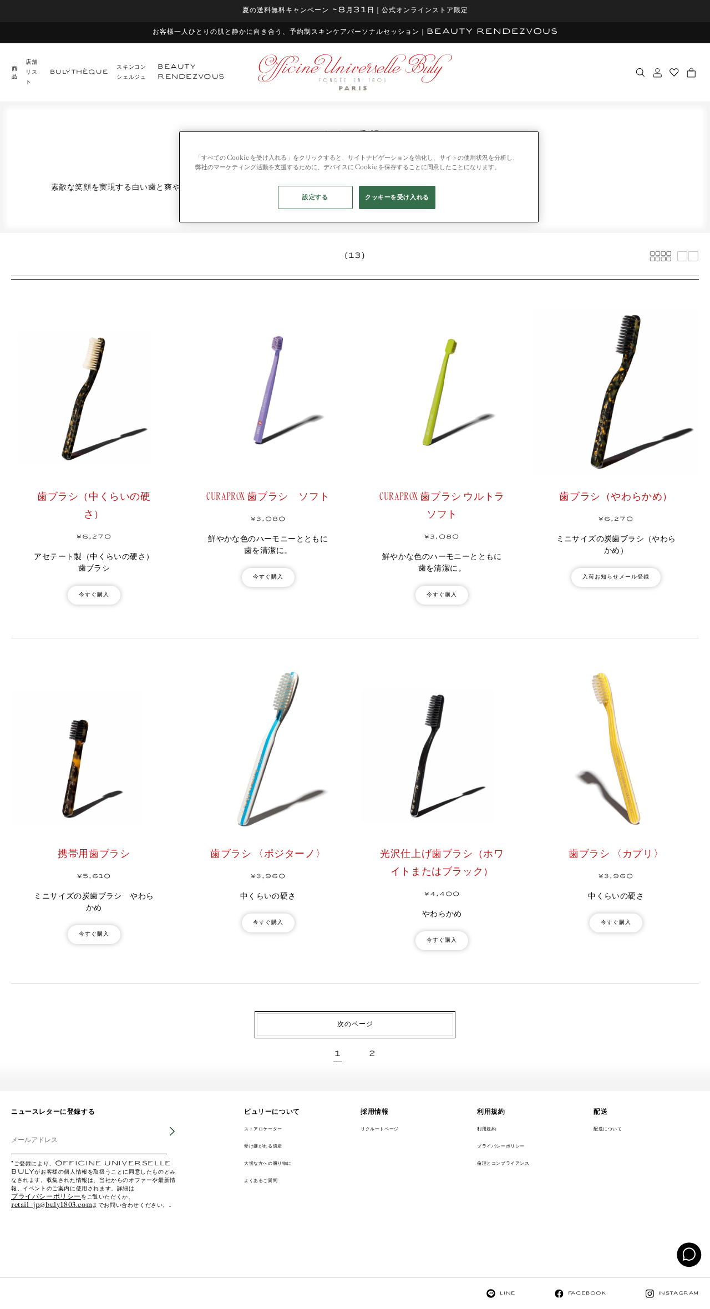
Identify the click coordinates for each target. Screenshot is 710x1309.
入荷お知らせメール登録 (616, 577)
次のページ (355, 1024)
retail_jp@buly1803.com (51, 1206)
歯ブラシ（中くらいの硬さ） (94, 505)
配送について (608, 1129)
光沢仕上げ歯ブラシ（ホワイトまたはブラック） (442, 863)
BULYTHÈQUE (79, 72)
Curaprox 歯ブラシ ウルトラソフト (442, 505)
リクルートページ (380, 1129)
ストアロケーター (263, 1129)
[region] (359, 177)
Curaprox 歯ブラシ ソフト (267, 497)
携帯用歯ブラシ (94, 854)
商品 (14, 73)
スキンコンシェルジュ (131, 72)
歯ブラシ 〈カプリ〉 (616, 854)
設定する (315, 197)
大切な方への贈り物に (268, 1163)
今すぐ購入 (94, 595)
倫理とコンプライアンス (503, 1163)
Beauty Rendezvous (191, 72)
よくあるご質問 (260, 1180)
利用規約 (486, 1129)
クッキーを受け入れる (397, 197)
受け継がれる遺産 (263, 1146)
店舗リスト (31, 72)
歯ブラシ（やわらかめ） (616, 497)
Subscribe (164, 1140)
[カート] (691, 72)
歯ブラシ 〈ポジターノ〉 (268, 854)
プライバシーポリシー (46, 1197)
